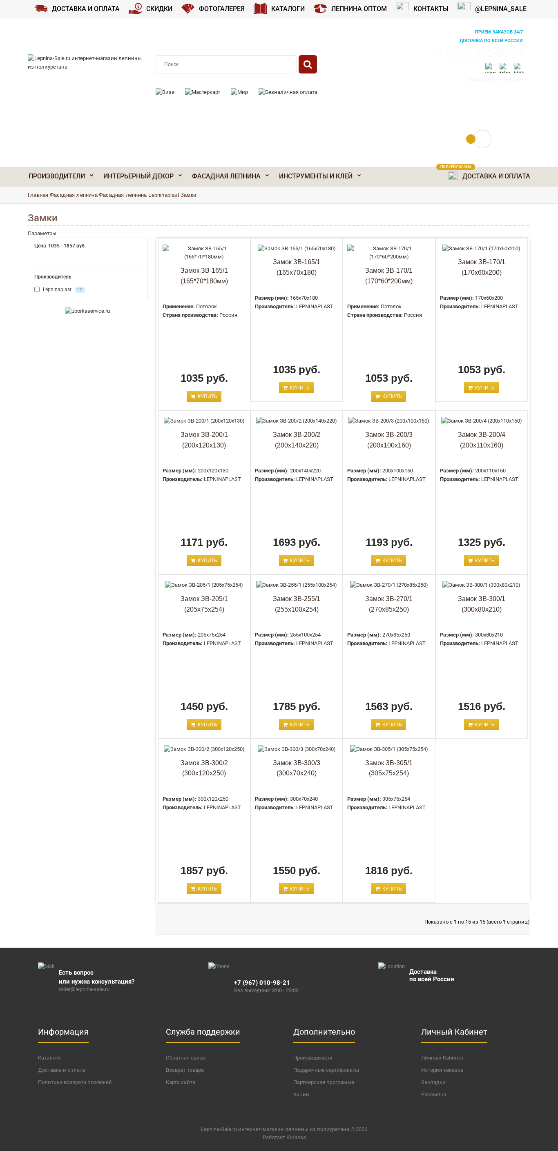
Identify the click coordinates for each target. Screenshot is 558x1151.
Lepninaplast (62, 289)
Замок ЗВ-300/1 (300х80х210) (481, 604)
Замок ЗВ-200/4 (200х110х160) (481, 440)
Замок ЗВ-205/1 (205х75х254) (204, 604)
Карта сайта (180, 1082)
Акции (301, 1094)
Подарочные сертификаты (326, 1070)
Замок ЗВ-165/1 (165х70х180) (296, 267)
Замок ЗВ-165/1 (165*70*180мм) (204, 276)
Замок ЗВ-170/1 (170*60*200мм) (389, 276)
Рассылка (433, 1094)
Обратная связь (185, 1058)
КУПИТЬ (206, 396)
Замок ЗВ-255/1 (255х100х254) (296, 604)
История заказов (442, 1070)
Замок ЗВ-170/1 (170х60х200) (481, 267)
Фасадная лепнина (74, 195)
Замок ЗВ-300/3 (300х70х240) (296, 768)
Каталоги (49, 1058)
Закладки (433, 1082)
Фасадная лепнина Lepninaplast (139, 195)
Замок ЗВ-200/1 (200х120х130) (204, 440)
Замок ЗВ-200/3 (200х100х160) (389, 440)
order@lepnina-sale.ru (495, 79)
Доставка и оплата (61, 1070)
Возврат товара (185, 1070)
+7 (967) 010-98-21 (477, 53)
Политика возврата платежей (75, 1082)
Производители (313, 1058)
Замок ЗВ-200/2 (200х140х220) (296, 440)
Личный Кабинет (442, 1058)
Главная (38, 195)
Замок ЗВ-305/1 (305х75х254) (389, 768)
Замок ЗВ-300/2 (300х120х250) (204, 768)
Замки (188, 195)
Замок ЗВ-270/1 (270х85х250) (389, 604)
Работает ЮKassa (284, 1137)
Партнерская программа (323, 1082)
